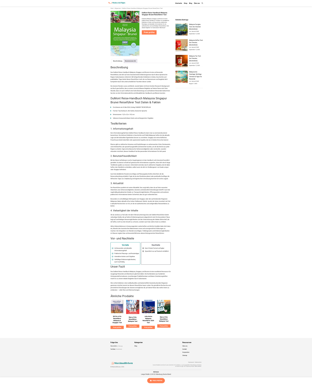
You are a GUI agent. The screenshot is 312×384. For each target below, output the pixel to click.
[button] (136, 13)
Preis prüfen (149, 32)
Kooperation (185, 352)
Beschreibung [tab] (117, 61)
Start (112, 8)
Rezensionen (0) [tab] (130, 61)
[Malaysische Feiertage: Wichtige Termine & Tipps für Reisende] (182, 77)
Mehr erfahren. (198, 366)
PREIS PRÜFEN (157, 380)
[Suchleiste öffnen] (202, 3)
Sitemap (184, 355)
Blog (190, 3)
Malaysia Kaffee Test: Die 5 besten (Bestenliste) (196, 42)
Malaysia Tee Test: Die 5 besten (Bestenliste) (195, 58)
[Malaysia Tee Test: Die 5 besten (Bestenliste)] (182, 61)
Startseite (178, 3)
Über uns (197, 3)
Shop (185, 3)
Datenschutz (198, 362)
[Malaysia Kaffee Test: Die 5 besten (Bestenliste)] (182, 45)
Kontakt (184, 349)
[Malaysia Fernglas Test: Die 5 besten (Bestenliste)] (182, 29)
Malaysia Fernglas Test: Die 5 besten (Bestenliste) (195, 27)
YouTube (112, 349)
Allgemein (118, 8)
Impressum (191, 362)
